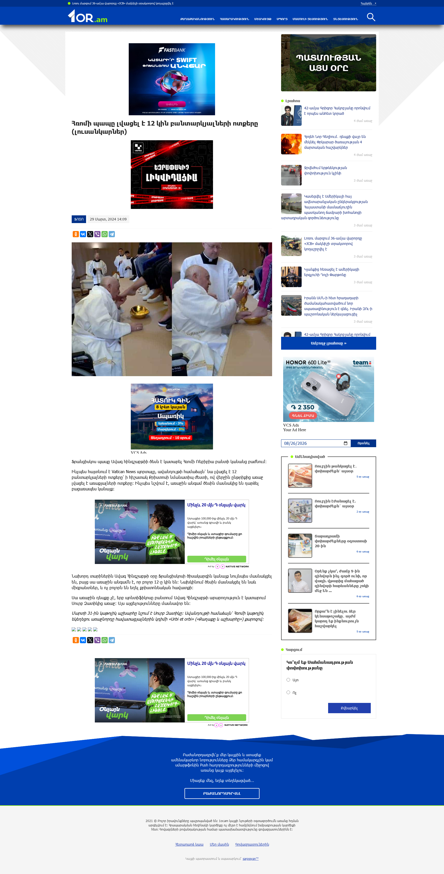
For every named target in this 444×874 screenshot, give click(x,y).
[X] (90, 234)
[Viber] (97, 234)
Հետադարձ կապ (189, 844)
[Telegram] (112, 234)
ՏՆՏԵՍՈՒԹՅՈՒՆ (345, 19)
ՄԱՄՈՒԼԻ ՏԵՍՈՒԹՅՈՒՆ (310, 19)
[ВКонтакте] (83, 234)
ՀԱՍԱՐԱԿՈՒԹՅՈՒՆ (234, 19)
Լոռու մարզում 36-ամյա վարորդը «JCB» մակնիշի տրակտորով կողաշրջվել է (123, 3)
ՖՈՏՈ (79, 219)
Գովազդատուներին (252, 844)
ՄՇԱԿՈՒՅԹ (263, 19)
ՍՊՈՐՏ (282, 19)
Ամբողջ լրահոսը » (329, 343)
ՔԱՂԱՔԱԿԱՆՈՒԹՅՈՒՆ (197, 19)
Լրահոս (292, 101)
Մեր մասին (219, 844)
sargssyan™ (251, 858)
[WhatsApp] (104, 234)
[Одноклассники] (76, 234)
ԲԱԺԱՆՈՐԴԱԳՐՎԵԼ (222, 793)
